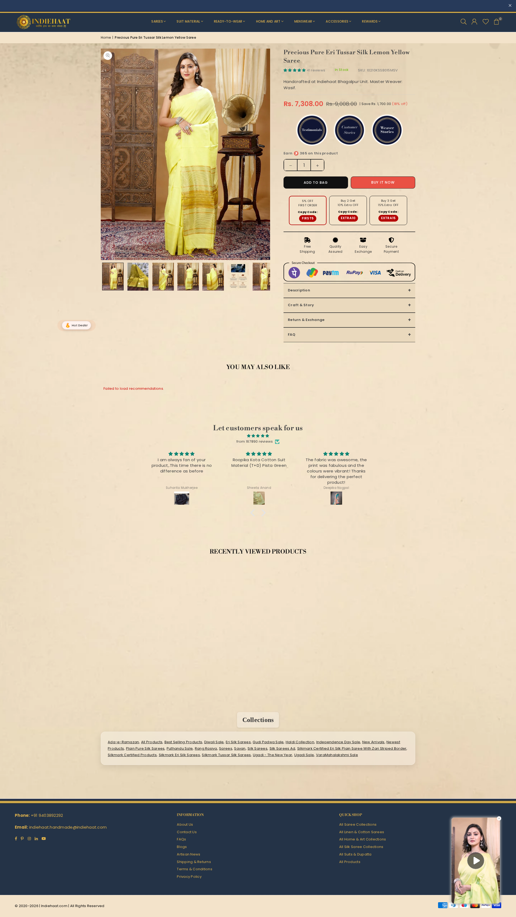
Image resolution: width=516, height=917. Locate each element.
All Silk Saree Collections (361, 846)
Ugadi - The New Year (272, 754)
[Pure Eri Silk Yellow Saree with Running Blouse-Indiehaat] (112, 276)
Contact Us (187, 832)
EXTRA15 (388, 218)
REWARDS (370, 21)
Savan (239, 748)
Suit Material (188, 21)
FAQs (181, 839)
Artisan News (188, 854)
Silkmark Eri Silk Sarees (179, 754)
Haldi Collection (300, 742)
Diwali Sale (214, 742)
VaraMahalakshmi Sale (337, 754)
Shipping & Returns (194, 861)
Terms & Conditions (194, 869)
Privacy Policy (189, 876)
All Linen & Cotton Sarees (361, 832)
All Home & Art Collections (362, 839)
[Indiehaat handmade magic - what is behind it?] (238, 277)
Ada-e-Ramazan (123, 742)
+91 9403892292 (47, 815)
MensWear (303, 21)
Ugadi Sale (304, 754)
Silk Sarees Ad (282, 748)
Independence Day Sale (338, 742)
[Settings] (474, 21)
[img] (258, 436)
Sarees (157, 21)
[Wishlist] (486, 21)
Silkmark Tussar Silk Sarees (226, 754)
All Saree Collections (358, 824)
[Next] (262, 154)
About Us (185, 824)
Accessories (337, 21)
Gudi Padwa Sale (268, 742)
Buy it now (383, 182)
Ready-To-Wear (228, 21)
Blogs (182, 846)
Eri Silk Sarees (238, 742)
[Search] (463, 21)
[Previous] (108, 154)
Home (106, 37)
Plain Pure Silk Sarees (145, 748)
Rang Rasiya (206, 748)
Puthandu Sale (180, 748)
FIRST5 (308, 218)
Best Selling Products (183, 742)
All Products (151, 742)
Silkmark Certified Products (132, 754)
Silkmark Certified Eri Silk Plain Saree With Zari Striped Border (352, 748)
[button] (496, 21)
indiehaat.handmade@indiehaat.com (68, 827)
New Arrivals (373, 742)
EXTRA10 (348, 218)
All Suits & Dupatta (355, 854)
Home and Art (268, 21)
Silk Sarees (257, 748)
